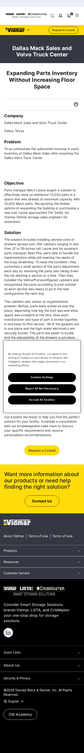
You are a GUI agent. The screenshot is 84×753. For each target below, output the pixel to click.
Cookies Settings (42, 377)
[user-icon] (60, 15)
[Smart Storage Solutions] (26, 17)
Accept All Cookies (42, 399)
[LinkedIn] (8, 632)
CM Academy (20, 714)
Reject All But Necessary (42, 388)
